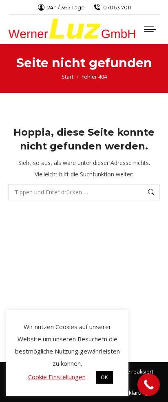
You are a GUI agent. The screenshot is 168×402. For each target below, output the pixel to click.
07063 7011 (117, 7)
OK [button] (104, 377)
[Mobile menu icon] (150, 29)
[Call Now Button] (148, 384)
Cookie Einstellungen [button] (57, 377)
